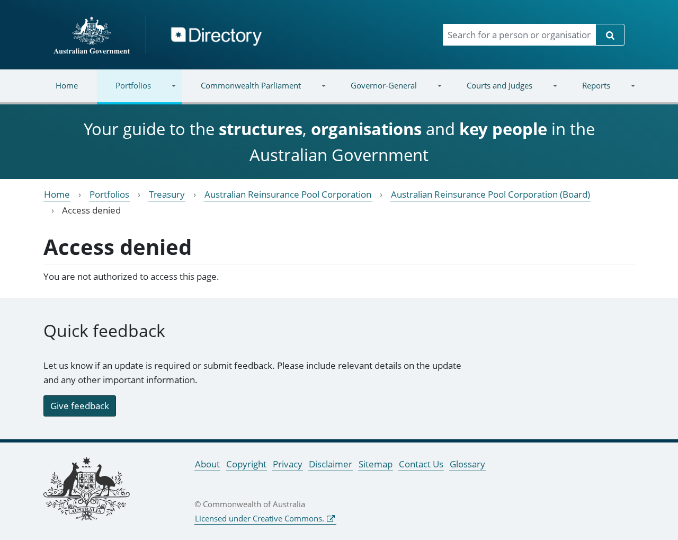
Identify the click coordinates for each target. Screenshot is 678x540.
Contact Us (421, 464)
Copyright (246, 464)
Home (67, 85)
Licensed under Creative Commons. (259, 518)
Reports (586, 92)
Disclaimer (330, 464)
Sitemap (375, 464)
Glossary (467, 464)
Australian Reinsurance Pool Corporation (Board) (490, 194)
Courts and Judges (490, 92)
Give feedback (79, 406)
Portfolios (124, 92)
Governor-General (374, 92)
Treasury (167, 194)
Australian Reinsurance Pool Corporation (287, 194)
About (207, 464)
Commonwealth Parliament (241, 92)
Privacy (287, 464)
